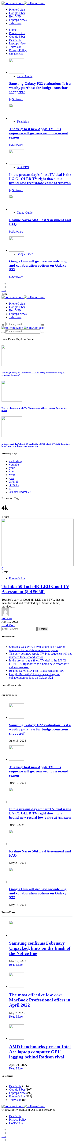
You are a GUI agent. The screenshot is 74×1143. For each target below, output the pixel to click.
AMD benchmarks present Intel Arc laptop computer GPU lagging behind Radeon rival (40, 1051)
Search (43, 628)
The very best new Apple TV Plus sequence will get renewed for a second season (38, 133)
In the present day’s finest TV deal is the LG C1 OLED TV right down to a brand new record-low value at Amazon (40, 179)
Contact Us (16, 53)
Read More (8, 625)
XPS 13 (14, 485)
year (11, 478)
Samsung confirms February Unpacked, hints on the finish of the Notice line (39, 948)
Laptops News (18, 19)
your (12, 468)
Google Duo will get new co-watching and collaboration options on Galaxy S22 (38, 265)
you (11, 471)
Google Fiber (17, 13)
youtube (14, 464)
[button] (4, 293)
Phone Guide (17, 9)
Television (15, 23)
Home (13, 29)
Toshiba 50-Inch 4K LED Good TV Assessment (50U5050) (35, 589)
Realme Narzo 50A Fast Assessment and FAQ (37, 670)
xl (10, 488)
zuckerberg (15, 461)
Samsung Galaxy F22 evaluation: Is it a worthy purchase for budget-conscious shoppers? (40, 88)
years (12, 474)
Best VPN (15, 16)
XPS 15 (14, 481)
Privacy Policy (18, 50)
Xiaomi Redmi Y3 (20, 491)
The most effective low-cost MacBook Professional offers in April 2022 (39, 1000)
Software (7, 618)
